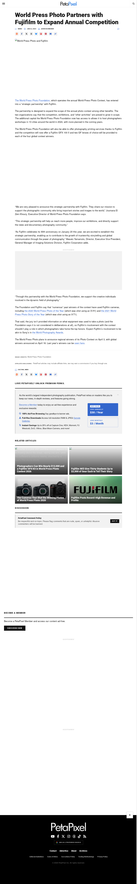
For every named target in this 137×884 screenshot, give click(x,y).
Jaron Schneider (47, 29)
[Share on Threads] (31, 34)
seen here (79, 343)
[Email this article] (50, 34)
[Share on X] (26, 34)
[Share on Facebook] (22, 34)
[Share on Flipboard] (41, 34)
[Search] (133, 3)
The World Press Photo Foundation (32, 100)
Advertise (64, 851)
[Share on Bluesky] (36, 34)
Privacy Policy (102, 857)
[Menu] (3, 3)
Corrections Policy (68, 857)
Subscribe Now (14, 628)
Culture (21, 369)
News (20, 29)
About (73, 851)
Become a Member (28, 404)
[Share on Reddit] (17, 34)
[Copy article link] (55, 34)
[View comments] (119, 29)
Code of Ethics (52, 857)
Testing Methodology (86, 857)
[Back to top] (130, 815)
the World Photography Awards (47, 332)
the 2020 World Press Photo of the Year (44, 310)
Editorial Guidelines (37, 857)
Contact (53, 851)
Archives (83, 851)
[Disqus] (68, 564)
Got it (114, 521)
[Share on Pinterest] (46, 34)
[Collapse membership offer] (118, 395)
